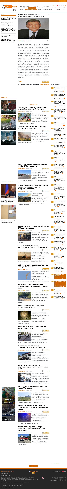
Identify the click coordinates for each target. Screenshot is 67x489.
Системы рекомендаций (5, 475)
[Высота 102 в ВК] (51, 5)
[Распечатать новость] (48, 14)
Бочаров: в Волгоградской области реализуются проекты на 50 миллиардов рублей (60, 196)
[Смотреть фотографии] (63, 91)
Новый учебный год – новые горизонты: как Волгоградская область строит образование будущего (8, 30)
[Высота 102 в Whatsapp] (63, 5)
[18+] (65, 5)
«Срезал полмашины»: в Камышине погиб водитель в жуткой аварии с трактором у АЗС (60, 204)
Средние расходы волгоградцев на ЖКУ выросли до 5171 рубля (60, 117)
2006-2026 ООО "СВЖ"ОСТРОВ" (7, 471)
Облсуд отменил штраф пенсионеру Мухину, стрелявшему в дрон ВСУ (7, 24)
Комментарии (45, 81)
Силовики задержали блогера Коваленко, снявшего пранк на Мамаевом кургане (8, 18)
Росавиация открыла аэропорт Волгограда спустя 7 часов (59, 297)
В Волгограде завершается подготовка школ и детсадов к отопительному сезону (59, 187)
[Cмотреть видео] (64, 125)
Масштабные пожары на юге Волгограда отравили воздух (59, 165)
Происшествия (21, 111)
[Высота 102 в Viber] (61, 5)
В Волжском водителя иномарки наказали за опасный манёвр (59, 124)
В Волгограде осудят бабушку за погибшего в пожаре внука (59, 242)
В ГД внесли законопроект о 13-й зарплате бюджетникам (60, 159)
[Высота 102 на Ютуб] (55, 5)
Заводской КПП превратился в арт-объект (8, 36)
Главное (3, 14)
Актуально (4, 97)
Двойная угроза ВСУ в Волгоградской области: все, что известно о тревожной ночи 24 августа (60, 284)
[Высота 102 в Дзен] (57, 5)
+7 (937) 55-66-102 (44, 84)
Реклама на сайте (4, 473)
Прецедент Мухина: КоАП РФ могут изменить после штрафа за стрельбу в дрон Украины (8, 40)
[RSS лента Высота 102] (65, 471)
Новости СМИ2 (33, 104)
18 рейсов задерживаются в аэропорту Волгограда (59, 262)
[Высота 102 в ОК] (53, 5)
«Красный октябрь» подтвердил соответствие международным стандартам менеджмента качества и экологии (59, 132)
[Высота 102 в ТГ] (59, 5)
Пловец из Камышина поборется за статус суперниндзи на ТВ (59, 146)
